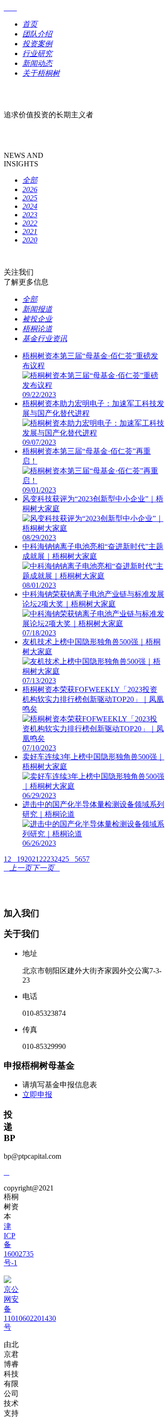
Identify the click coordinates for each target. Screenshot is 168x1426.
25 (65, 859)
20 (28, 859)
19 (20, 859)
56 (78, 859)
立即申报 (37, 1094)
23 (50, 859)
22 (43, 859)
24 (58, 859)
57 (86, 859)
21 (35, 859)
